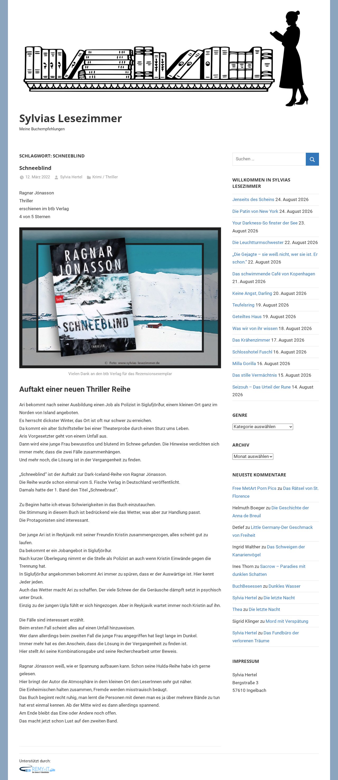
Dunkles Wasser (285, 586)
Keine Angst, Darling (252, 293)
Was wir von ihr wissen (255, 328)
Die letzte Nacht (279, 597)
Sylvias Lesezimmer (70, 118)
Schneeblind (35, 167)
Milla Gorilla (244, 363)
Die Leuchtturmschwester (258, 242)
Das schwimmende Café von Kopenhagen (273, 273)
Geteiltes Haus (247, 316)
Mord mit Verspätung (287, 621)
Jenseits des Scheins (253, 199)
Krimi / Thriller (105, 177)
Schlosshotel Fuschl (252, 352)
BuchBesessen (247, 586)
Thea (237, 609)
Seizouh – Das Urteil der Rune (261, 387)
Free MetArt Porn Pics (254, 488)
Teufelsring (243, 305)
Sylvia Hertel (71, 177)
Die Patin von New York (255, 211)
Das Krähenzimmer (251, 340)
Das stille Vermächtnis (254, 375)
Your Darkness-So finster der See (265, 223)
